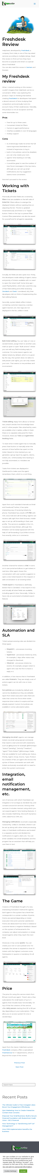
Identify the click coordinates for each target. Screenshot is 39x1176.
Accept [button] (23, 1171)
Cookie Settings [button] (10, 1171)
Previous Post (19, 1063)
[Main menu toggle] (34, 4)
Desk (15, 291)
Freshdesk (25, 50)
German (29, 67)
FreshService (7, 1053)
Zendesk (5, 291)
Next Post (19, 1067)
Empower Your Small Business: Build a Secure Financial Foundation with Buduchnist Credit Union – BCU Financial (19, 1118)
